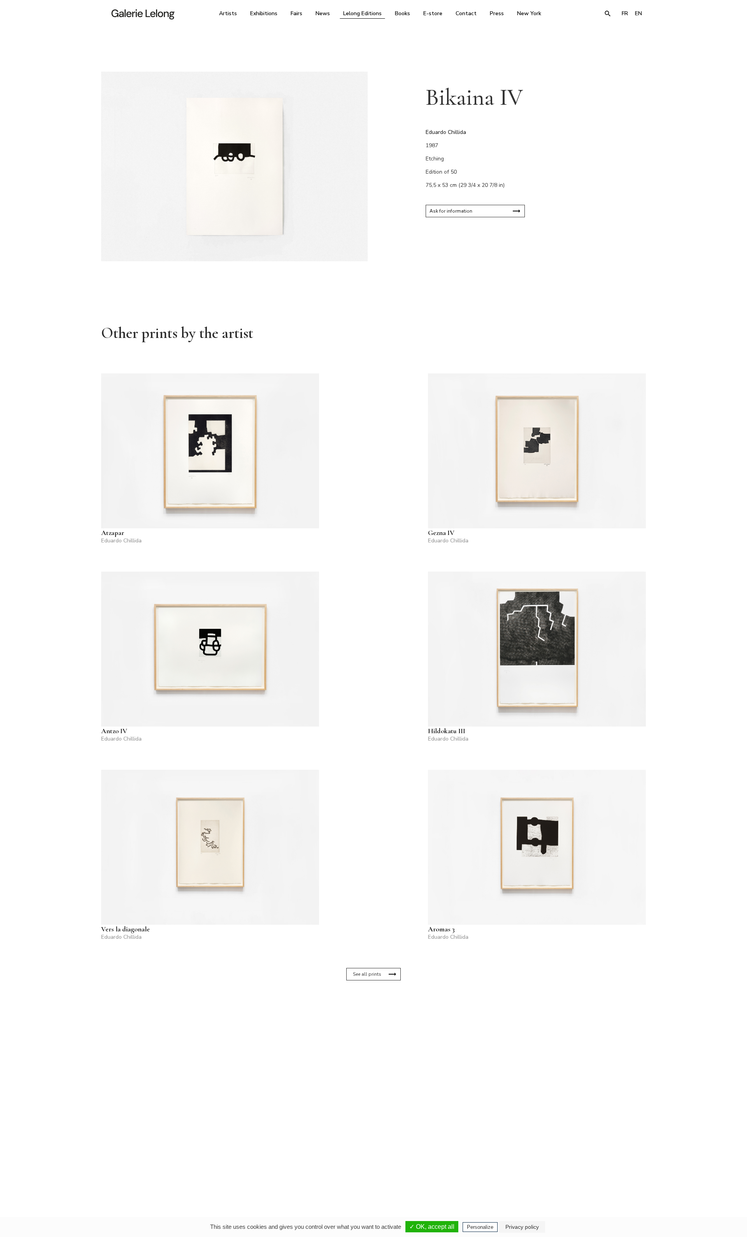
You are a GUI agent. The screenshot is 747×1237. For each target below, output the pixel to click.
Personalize (480, 1227)
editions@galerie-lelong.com (371, 1169)
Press (497, 13)
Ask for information (451, 211)
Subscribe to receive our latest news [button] (367, 1071)
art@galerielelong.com (570, 1169)
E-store (432, 13)
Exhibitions (263, 13)
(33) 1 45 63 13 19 (268, 1164)
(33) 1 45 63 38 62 (371, 1164)
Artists (228, 13)
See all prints (367, 974)
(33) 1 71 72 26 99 (472, 1164)
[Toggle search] (607, 14)
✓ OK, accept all (431, 1226)
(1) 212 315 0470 (573, 1164)
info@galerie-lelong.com (265, 1169)
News (323, 13)
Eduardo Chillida (446, 132)
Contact (466, 13)
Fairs (296, 13)
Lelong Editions (362, 13)
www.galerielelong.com (612, 1169)
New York (529, 13)
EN (638, 13)
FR (625, 13)
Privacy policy (522, 1227)
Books (402, 13)
